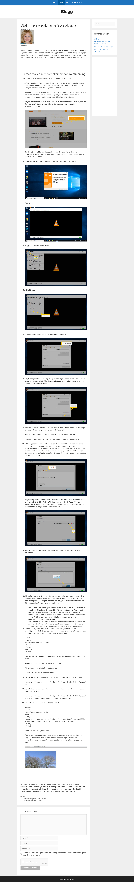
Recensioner (76, 3)
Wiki (61, 3)
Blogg (67, 11)
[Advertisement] (54, 65)
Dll (67, 3)
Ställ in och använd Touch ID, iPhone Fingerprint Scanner (103, 49)
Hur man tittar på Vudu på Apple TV (33, 800)
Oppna (54, 3)
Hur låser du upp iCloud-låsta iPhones (34, 798)
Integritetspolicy (69, 879)
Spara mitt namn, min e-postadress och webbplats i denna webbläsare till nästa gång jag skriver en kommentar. (54, 854)
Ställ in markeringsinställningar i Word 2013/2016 (103, 41)
